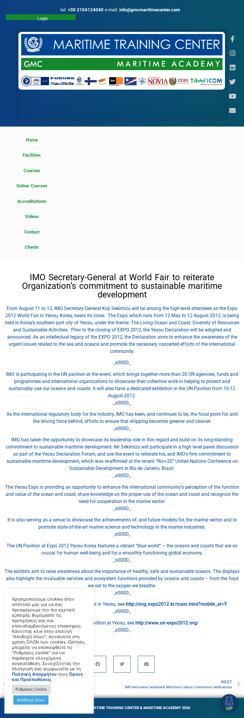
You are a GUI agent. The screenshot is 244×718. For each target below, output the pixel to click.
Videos (32, 216)
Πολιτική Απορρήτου (34, 674)
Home (32, 140)
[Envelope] (232, 110)
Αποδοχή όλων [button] (31, 699)
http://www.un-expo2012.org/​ (166, 623)
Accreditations (31, 201)
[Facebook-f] (232, 39)
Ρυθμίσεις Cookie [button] (31, 689)
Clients (32, 247)
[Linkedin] (232, 67)
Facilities (32, 155)
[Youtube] (232, 96)
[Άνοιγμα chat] (229, 703)
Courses (32, 170)
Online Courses (31, 186)
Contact (32, 232)
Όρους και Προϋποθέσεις (47, 677)
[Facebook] (98, 664)
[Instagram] (232, 53)
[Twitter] (232, 81)
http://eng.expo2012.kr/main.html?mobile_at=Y (176, 604)
